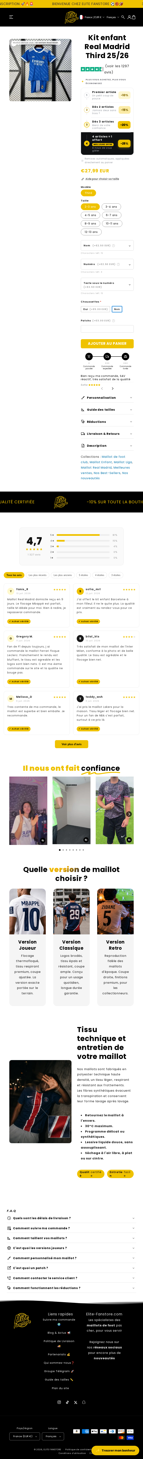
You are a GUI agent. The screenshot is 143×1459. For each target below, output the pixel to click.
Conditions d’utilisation (72, 1453)
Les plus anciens (63, 575)
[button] (123, 17)
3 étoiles (115, 575)
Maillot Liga (123, 462)
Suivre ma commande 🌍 (59, 1322)
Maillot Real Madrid (96, 467)
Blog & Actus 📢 (59, 1333)
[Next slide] (112, 388)
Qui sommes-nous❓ (59, 1363)
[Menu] (11, 17)
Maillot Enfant (101, 462)
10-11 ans (112, 223)
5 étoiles (83, 575)
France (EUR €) (23, 1436)
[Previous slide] (102, 388)
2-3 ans (90, 207)
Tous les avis (14, 575)
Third (88, 193)
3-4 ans (111, 207)
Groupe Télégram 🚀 (59, 1371)
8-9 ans (90, 223)
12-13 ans (91, 232)
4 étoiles (99, 575)
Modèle (86, 187)
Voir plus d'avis (72, 744)
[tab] (59, 850)
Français (51, 1436)
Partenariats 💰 (59, 1354)
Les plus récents (38, 575)
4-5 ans (90, 215)
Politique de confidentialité (81, 1449)
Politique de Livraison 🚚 (59, 1343)
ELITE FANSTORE (52, 1449)
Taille (84, 200)
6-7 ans (111, 215)
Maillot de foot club (23, 42)
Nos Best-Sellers (107, 473)
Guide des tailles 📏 (59, 1379)
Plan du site (60, 1388)
